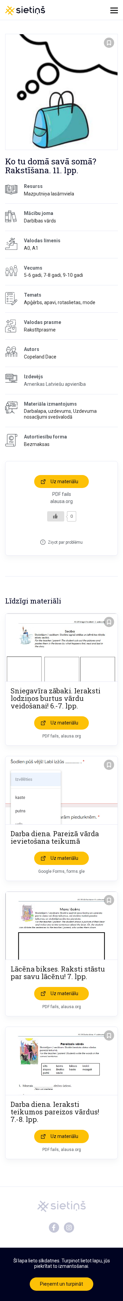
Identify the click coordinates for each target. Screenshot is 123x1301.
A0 (27, 248)
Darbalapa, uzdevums (47, 411)
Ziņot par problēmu (65, 542)
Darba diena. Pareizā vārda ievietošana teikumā (55, 837)
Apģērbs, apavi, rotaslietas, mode (59, 302)
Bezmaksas (37, 444)
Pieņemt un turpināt (61, 1284)
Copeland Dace (40, 357)
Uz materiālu (64, 481)
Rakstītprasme (40, 330)
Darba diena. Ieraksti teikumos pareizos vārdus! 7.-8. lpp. (55, 1112)
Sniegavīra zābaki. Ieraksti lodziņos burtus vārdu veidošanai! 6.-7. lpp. (55, 698)
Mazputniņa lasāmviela (49, 193)
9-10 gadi (73, 275)
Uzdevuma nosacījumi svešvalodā (60, 414)
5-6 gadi (32, 275)
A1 (35, 248)
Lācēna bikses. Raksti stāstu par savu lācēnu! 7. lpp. (58, 972)
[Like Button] (55, 516)
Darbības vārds (40, 220)
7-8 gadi (52, 275)
